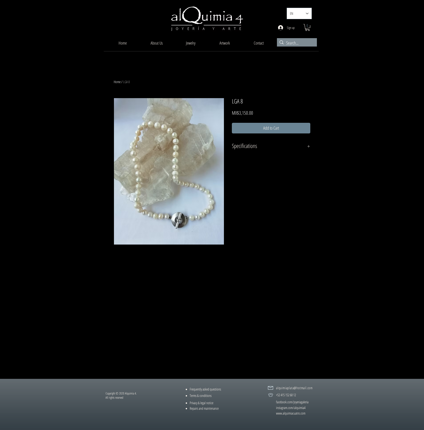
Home (117, 81)
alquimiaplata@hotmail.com (294, 387)
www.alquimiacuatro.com (290, 413)
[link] (307, 27)
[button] (191, 43)
